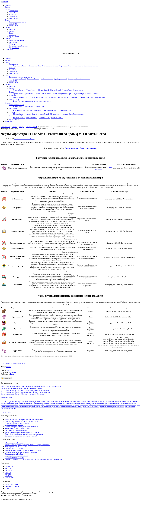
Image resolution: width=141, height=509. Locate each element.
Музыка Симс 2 (43, 114)
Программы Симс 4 (20, 110)
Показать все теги (7, 412)
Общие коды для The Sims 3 (14, 454)
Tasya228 (10, 370)
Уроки (11, 33)
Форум (7, 7)
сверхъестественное (129, 405)
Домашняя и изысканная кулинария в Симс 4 (21, 436)
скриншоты (64, 407)
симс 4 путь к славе (39, 407)
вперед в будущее (33, 403)
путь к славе (84, 405)
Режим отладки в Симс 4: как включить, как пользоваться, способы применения (33, 459)
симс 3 (9, 407)
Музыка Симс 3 (31, 114)
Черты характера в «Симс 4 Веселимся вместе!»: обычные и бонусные (25, 392)
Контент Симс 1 (57, 118)
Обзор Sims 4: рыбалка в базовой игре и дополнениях (24, 434)
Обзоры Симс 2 (43, 90)
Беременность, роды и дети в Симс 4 (18, 428)
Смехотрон (13, 16)
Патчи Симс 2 (29, 106)
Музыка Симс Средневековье (73, 114)
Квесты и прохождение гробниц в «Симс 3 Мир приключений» (27, 445)
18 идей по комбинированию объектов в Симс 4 (22, 432)
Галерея (7, 9)
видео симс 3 (5, 403)
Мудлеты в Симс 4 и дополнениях (17, 423)
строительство (105, 407)
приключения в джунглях (70, 405)
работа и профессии (96, 405)
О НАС (7, 488)
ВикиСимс (9, 50)
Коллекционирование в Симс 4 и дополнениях (21, 421)
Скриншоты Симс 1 (66, 66)
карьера (99, 403)
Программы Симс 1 (66, 110)
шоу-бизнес (12, 408)
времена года (44, 403)
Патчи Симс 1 (41, 106)
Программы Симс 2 (50, 110)
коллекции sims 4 (114, 403)
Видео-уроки (13, 25)
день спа (62, 403)
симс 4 (3, 363)
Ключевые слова (6, 398)
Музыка (12, 44)
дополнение (70, 403)
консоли (4, 405)
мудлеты (35, 405)
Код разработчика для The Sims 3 (16, 446)
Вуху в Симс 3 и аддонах (14, 425)
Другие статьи (14, 37)
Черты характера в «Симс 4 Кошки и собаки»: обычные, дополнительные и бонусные (31, 386)
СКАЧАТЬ (8, 476)
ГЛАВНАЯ (9, 466)
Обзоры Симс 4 (18, 90)
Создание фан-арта (65, 94)
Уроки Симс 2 (41, 94)
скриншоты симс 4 (75, 407)
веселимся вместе (131, 401)
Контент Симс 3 (31, 118)
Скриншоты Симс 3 (36, 66)
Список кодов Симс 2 (54, 97)
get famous (25, 401)
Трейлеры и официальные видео (20, 77)
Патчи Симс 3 (18, 106)
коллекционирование (128, 403)
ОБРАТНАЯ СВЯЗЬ (12, 486)
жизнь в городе (80, 403)
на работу (41, 405)
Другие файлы (14, 48)
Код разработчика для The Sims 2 (16, 456)
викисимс (23, 403)
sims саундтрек (92, 401)
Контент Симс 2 (44, 118)
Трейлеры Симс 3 (33, 79)
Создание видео (78, 94)
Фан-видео (13, 24)
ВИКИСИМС (10, 478)
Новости (12, 29)
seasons (39, 401)
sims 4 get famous (62, 401)
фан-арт (127, 407)
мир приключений (25, 405)
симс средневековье (53, 407)
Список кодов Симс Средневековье (92, 97)
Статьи (7, 27)
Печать (32, 139)
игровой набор (91, 403)
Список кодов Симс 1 (70, 97)
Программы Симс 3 (35, 110)
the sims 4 (101, 401)
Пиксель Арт (13, 18)
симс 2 (4, 407)
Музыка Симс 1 (55, 114)
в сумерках (114, 401)
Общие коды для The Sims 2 (14, 443)
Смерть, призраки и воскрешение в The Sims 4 (21, 427)
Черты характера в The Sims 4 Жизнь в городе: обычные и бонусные (25, 390)
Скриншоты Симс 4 (20, 66)
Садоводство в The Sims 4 (14, 448)
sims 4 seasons (73, 401)
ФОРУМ (8, 468)
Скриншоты (13, 11)
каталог (105, 403)
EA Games (11, 401)
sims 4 (15, 363)
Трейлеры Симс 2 (47, 79)
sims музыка (82, 401)
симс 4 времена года (24, 407)
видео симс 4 (15, 403)
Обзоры (12, 31)
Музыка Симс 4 (18, 114)
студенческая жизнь (117, 407)
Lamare (8, 367)
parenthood (21, 363)
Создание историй (91, 94)
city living (4, 401)
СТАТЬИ (8, 474)
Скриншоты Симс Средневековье (86, 66)
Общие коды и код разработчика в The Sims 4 (21, 452)
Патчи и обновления (16, 40)
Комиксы (12, 14)
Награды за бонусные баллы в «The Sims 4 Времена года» (21, 388)
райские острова (109, 405)
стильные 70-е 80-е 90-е (91, 407)
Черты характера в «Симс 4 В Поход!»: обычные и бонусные (22, 394)
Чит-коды (12, 35)
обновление (50, 405)
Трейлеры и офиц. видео (17, 22)
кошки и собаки (12, 405)
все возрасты (54, 403)
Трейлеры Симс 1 (60, 79)
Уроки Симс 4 (18, 94)
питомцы (57, 405)
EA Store (18, 401)
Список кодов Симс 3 (37, 97)
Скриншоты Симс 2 (51, 66)
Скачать (8, 38)
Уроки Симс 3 (29, 94)
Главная (8, 5)
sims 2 (44, 401)
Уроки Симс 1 (52, 94)
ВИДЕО (8, 472)
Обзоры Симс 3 (30, 90)
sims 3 (49, 401)
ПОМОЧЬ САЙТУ (11, 485)
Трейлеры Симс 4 (19, 79)
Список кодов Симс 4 (20, 97)
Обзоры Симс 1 (55, 90)
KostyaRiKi (12, 372)
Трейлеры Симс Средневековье (79, 79)
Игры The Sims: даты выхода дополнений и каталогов (32, 101)
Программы (13, 42)
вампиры (121, 401)
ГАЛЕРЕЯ (8, 470)
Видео (7, 20)
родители (9, 363)
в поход (107, 401)
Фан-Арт (12, 12)
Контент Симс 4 (19, 118)
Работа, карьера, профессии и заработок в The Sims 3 (23, 450)
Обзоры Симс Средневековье (72, 90)
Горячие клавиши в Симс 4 (14, 458)
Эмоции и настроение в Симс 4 (16, 430)
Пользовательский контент (18, 46)
